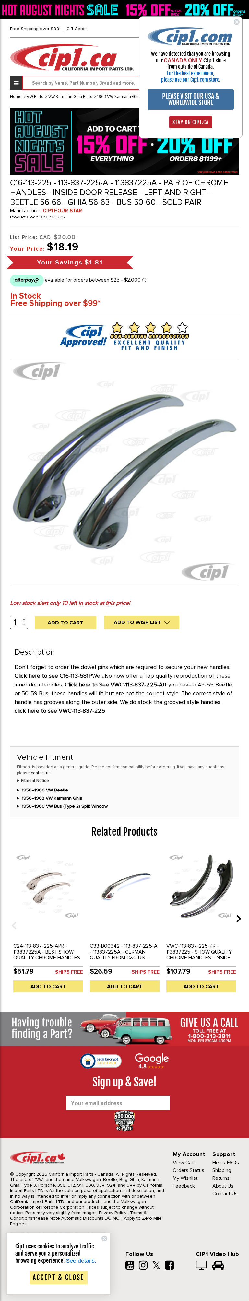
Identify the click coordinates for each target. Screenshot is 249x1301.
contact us (41, 773)
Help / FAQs (225, 1162)
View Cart (184, 1162)
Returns (221, 1178)
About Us (222, 1186)
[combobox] (130, 83)
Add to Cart (48, 986)
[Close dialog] (236, 22)
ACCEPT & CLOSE (58, 1277)
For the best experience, (190, 73)
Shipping (221, 1170)
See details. (81, 1261)
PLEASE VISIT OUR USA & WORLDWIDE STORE (190, 99)
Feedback (184, 1186)
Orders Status (188, 1170)
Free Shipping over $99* (35, 28)
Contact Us (225, 1193)
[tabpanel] (48, 923)
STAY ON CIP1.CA (190, 122)
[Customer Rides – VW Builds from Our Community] (218, 1266)
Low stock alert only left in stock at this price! (70, 602)
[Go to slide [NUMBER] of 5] (11, 918)
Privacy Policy (112, 1212)
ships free (69, 972)
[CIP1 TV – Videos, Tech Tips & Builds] (202, 1266)
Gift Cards (76, 28)
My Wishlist (185, 1178)
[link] (61, 10)
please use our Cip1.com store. (190, 79)
